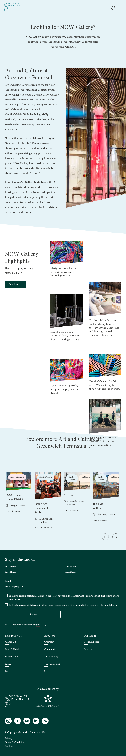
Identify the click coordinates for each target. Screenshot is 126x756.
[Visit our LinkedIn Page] (36, 721)
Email (8, 581)
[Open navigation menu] (120, 8)
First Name (10, 566)
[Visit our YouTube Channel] (26, 721)
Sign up (33, 614)
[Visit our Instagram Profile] (8, 721)
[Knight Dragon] (48, 697)
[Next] (115, 536)
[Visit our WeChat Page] (45, 721)
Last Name (70, 566)
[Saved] (113, 7)
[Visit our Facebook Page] (17, 721)
